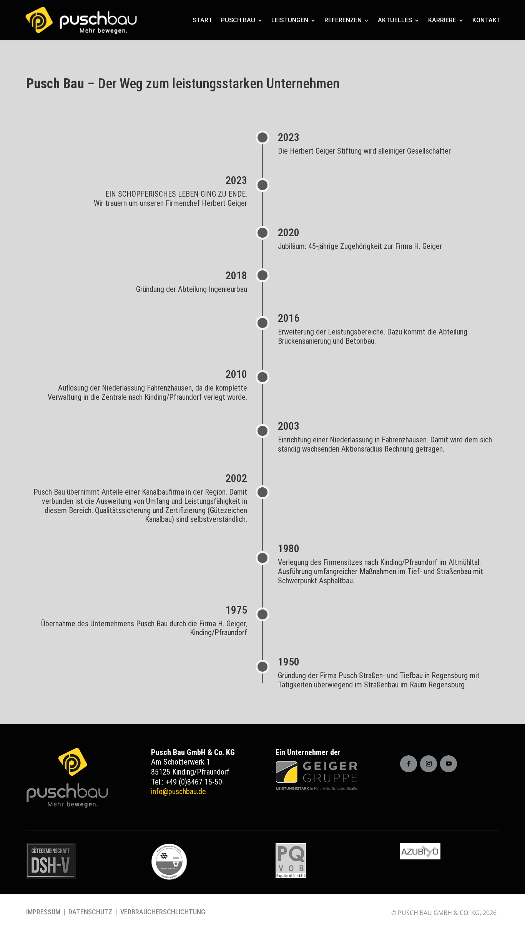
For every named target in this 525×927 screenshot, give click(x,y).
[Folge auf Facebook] (408, 763)
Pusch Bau (238, 20)
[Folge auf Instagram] (428, 763)
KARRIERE (442, 20)
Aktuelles (395, 20)
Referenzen (343, 20)
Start (203, 20)
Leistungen (289, 20)
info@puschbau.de (178, 791)
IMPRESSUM (43, 912)
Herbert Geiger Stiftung (326, 151)
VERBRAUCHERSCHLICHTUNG (162, 912)
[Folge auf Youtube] (448, 763)
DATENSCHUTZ (90, 912)
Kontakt (486, 20)
